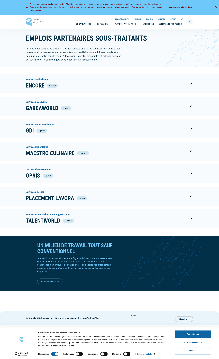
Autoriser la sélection (192, 342)
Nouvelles (137, 19)
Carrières (149, 19)
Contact (173, 19)
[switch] (79, 354)
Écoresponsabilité (122, 19)
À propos (161, 19)
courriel (132, 315)
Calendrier (148, 24)
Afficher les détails (143, 354)
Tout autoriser (193, 334)
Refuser (192, 351)
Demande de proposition (171, 24)
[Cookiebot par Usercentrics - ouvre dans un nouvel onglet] (21, 354)
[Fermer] (216, 7)
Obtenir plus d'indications (180, 7)
